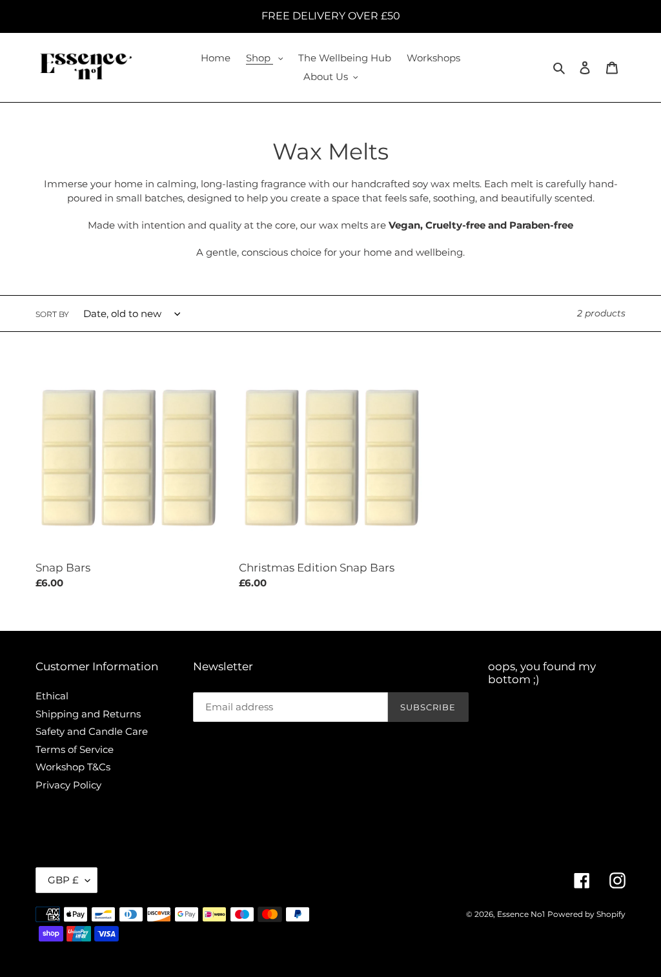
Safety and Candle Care (92, 731)
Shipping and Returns (88, 714)
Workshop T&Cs (73, 767)
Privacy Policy (68, 785)
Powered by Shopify (586, 914)
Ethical (52, 696)
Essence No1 (521, 914)
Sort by (52, 314)
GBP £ (63, 880)
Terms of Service (75, 749)
